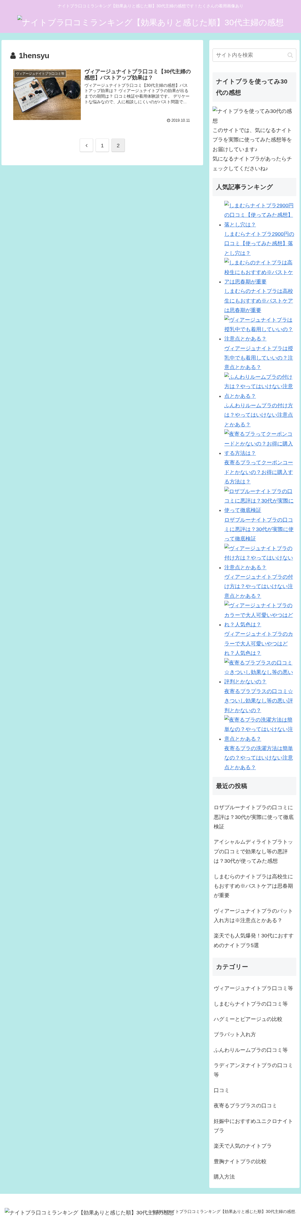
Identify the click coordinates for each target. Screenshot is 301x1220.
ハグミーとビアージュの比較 (248, 1019)
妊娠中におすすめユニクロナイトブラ (253, 1126)
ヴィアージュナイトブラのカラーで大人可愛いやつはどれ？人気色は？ (258, 643)
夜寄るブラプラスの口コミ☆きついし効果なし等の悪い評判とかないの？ (258, 700)
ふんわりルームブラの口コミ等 (251, 1050)
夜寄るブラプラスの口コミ (245, 1106)
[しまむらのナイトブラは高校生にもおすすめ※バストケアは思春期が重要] (260, 282)
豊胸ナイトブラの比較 (240, 1161)
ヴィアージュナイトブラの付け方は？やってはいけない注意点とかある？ (258, 586)
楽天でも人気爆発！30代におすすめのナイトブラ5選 (254, 940)
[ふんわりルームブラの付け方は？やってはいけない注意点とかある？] (260, 396)
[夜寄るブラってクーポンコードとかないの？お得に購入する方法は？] (260, 453)
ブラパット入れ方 (235, 1034)
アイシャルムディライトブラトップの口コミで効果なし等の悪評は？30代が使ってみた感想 (253, 851)
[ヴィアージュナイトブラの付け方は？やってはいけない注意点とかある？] (260, 567)
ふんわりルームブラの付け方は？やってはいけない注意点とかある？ (258, 415)
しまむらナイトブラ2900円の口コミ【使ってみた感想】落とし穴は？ (259, 243)
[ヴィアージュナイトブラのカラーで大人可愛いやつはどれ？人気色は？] (260, 624)
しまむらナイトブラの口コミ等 (251, 1004)
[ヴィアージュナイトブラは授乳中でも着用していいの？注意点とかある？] (260, 339)
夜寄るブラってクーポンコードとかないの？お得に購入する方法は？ (258, 472)
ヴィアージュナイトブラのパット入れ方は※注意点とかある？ (253, 915)
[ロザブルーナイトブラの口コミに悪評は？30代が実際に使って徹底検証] (260, 510)
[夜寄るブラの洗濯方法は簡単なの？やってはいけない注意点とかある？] (260, 739)
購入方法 (224, 1177)
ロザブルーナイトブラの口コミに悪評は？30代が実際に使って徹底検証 (259, 529)
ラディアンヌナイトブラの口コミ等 (253, 1070)
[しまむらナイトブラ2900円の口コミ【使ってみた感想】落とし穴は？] (260, 225)
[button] (290, 55)
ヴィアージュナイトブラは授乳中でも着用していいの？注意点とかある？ (258, 358)
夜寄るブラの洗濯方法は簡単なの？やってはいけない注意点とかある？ (258, 757)
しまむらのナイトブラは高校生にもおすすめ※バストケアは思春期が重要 (258, 300)
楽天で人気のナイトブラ (243, 1146)
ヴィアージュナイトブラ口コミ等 (253, 988)
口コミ (222, 1090)
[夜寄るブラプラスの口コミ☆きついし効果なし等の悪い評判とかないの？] (260, 682)
